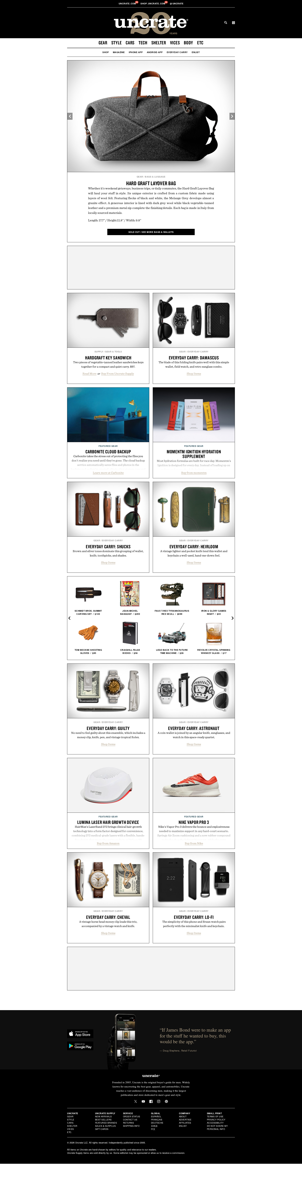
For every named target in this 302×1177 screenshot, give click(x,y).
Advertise (185, 1119)
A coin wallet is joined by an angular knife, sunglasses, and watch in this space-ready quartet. (194, 735)
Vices (175, 43)
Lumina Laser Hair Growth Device (108, 822)
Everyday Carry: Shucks (108, 546)
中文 (153, 1128)
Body (188, 43)
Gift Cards (102, 1128)
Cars (130, 43)
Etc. (69, 1132)
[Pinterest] (166, 1101)
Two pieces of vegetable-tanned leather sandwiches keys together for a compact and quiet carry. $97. (108, 364)
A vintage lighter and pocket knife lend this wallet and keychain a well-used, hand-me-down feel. (193, 553)
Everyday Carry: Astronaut (194, 728)
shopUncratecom (153, 3)
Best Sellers (103, 1119)
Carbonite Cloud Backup (108, 452)
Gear (103, 43)
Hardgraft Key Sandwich (108, 358)
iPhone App (136, 52)
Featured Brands (106, 1122)
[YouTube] (143, 1101)
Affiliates (185, 1122)
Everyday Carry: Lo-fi (194, 917)
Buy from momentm (194, 472)
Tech (143, 43)
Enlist (196, 52)
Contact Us (130, 1119)
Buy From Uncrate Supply (117, 373)
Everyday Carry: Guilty (108, 728)
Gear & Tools (113, 351)
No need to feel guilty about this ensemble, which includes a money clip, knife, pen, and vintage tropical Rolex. (108, 735)
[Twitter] (135, 1101)
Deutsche (157, 1122)
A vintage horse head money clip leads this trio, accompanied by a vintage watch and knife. (108, 924)
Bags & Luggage (155, 176)
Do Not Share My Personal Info (217, 1127)
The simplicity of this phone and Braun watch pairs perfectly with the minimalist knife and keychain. (194, 924)
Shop (105, 52)
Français (156, 1119)
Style (116, 43)
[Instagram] (159, 1101)
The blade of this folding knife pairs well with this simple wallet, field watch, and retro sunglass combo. (194, 364)
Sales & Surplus (105, 1125)
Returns (128, 1122)
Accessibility (215, 1122)
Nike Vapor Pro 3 (194, 822)
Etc (200, 43)
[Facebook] (151, 1101)
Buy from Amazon (108, 843)
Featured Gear (108, 446)
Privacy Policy (216, 1119)
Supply (99, 351)
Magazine (119, 52)
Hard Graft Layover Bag (151, 183)
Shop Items (194, 373)
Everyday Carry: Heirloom (194, 546)
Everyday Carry (177, 52)
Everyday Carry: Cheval (108, 917)
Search (225, 22)
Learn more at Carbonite (108, 472)
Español (156, 1116)
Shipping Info (131, 1125)
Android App (155, 52)
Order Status (131, 1116)
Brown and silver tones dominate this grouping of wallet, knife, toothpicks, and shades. (108, 553)
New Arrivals (103, 1116)
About (183, 1116)
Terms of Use (215, 1116)
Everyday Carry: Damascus (194, 358)
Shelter (158, 43)
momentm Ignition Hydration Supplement (194, 454)
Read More (89, 373)
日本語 (154, 1125)
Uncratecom (127, 3)
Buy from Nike (194, 843)
